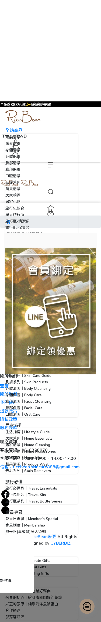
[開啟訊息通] (87, 606)
